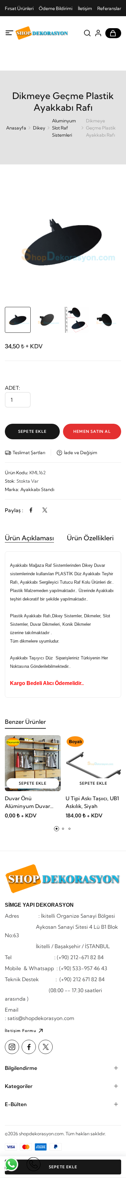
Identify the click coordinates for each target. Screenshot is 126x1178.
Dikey (39, 128)
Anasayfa (16, 128)
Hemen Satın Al (92, 431)
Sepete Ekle (32, 431)
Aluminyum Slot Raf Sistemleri (64, 128)
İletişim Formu (20, 1030)
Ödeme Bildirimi (55, 8)
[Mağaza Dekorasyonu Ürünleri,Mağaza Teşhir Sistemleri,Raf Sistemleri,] (41, 33)
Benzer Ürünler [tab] (25, 721)
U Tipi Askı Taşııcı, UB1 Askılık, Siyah (92, 802)
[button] (56, 828)
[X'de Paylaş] (44, 510)
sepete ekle (33, 783)
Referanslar (109, 8)
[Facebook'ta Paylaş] (30, 510)
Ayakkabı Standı (37, 489)
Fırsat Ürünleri (19, 8)
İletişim (85, 8)
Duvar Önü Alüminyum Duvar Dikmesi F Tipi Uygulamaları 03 (27, 802)
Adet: (12, 388)
